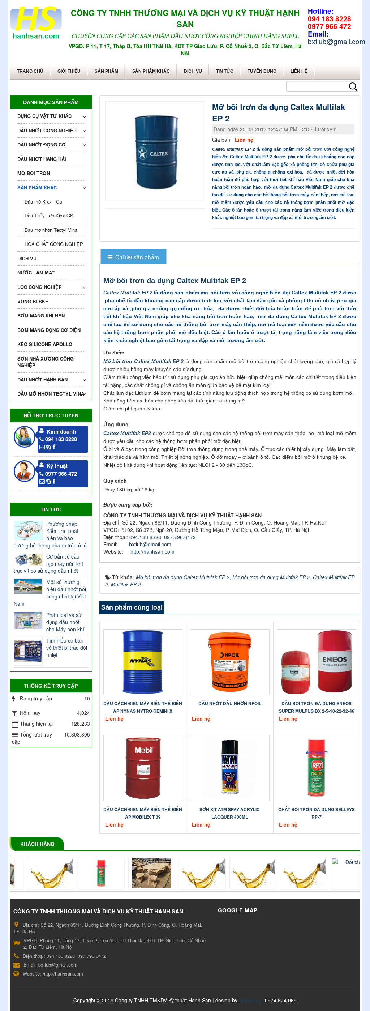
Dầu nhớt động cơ (41, 144)
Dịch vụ (193, 71)
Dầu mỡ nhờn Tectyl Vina (51, 229)
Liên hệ (299, 71)
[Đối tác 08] (36, 873)
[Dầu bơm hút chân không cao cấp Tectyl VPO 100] (289, 873)
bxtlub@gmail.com (150, 544)
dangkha (250, 1000)
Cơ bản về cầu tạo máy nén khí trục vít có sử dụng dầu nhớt (48, 564)
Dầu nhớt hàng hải (41, 158)
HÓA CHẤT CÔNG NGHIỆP (54, 243)
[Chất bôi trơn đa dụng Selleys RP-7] (316, 767)
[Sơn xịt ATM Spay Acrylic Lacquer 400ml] (230, 767)
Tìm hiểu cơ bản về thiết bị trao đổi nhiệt (66, 647)
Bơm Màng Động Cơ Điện (49, 330)
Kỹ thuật (57, 466)
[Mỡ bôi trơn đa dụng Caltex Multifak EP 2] (156, 150)
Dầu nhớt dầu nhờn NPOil (229, 703)
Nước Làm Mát (36, 272)
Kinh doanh (61, 431)
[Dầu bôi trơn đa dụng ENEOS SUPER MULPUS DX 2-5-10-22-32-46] (317, 661)
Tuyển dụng (262, 71)
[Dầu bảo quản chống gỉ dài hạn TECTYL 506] (238, 873)
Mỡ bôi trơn (33, 173)
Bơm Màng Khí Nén (41, 315)
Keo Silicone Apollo (44, 344)
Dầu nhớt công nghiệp (47, 130)
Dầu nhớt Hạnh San (42, 379)
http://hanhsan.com (152, 551)
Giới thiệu (69, 71)
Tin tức (224, 71)
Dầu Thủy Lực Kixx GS (49, 215)
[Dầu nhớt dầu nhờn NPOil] (229, 661)
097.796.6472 (180, 537)
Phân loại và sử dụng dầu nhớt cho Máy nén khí (65, 622)
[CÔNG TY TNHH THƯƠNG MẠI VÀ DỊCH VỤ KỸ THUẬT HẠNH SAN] (36, 21)
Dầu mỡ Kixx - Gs (43, 201)
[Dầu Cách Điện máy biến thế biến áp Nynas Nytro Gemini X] (142, 661)
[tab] (133, 257)
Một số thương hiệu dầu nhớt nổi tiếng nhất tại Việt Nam (50, 592)
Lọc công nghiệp (39, 286)
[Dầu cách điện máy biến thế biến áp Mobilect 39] (142, 767)
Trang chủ (30, 71)
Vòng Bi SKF (32, 301)
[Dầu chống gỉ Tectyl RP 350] (187, 873)
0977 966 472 (61, 474)
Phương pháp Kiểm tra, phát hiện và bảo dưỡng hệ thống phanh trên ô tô (50, 534)
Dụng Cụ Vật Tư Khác (44, 115)
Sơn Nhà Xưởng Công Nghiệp (45, 362)
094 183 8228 (61, 439)
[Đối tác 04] (339, 873)
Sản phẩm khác (151, 71)
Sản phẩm (106, 71)
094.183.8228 (145, 537)
